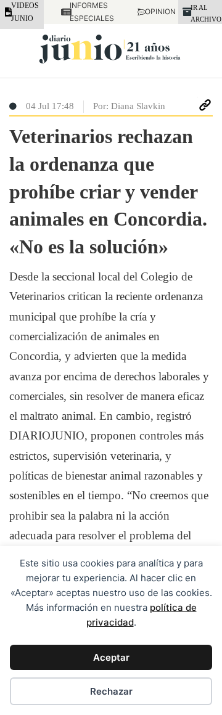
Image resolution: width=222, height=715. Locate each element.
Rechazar (111, 691)
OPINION (153, 11)
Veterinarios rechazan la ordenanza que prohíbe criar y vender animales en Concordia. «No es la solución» (108, 191)
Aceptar (111, 657)
